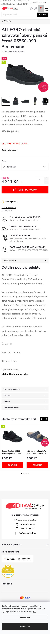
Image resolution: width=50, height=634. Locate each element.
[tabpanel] (12, 447)
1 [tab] (21, 473)
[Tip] (12, 436)
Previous (42, 419)
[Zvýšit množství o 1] (46, 178)
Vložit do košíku (27, 189)
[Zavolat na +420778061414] (31, 8)
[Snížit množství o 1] (46, 182)
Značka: (9, 208)
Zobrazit (12, 465)
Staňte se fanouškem (27, 533)
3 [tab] (26, 473)
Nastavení (25, 617)
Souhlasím (25, 626)
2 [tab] (23, 473)
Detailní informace (9, 150)
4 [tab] (28, 473)
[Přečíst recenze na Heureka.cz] (8, 571)
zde (34, 611)
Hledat (42, 14)
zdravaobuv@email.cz (27, 520)
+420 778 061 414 (27, 524)
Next (46, 419)
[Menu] (46, 8)
